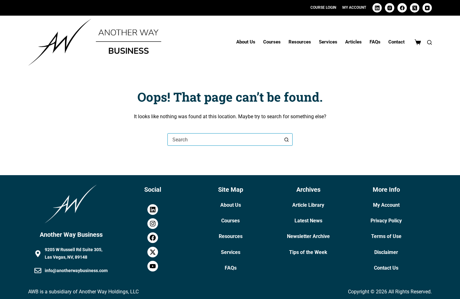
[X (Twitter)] (414, 8)
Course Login (323, 7)
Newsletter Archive (308, 236)
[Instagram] (389, 8)
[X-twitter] (152, 252)
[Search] (429, 42)
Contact (396, 42)
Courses (272, 42)
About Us (245, 42)
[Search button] (286, 139)
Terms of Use (386, 236)
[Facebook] (402, 8)
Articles (353, 42)
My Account (386, 205)
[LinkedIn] (377, 8)
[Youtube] (152, 266)
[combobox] (224, 139)
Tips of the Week (308, 252)
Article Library (308, 205)
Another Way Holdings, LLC (109, 292)
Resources (300, 42)
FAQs (375, 42)
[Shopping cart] (418, 42)
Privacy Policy (386, 221)
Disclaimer (386, 252)
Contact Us (386, 268)
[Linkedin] (152, 209)
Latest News (308, 221)
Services (328, 42)
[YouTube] (427, 8)
